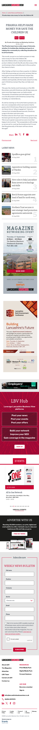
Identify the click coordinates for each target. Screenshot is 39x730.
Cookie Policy (12, 712)
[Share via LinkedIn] (16, 134)
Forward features (25, 674)
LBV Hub (22, 38)
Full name (9, 570)
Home (4, 13)
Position (8, 579)
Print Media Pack (25, 668)
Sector (8, 596)
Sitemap (34, 711)
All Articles (27, 712)
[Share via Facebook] (23, 134)
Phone (8, 614)
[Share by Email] (27, 134)
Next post (34, 140)
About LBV (6, 665)
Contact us (5, 681)
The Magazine (7, 668)
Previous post (6, 140)
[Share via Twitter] (20, 134)
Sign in (22, 690)
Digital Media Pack (26, 671)
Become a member (26, 687)
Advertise (5, 671)
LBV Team (5, 674)
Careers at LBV (7, 678)
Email (7, 605)
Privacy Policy (4, 712)
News (16, 38)
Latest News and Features (15, 13)
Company (9, 588)
